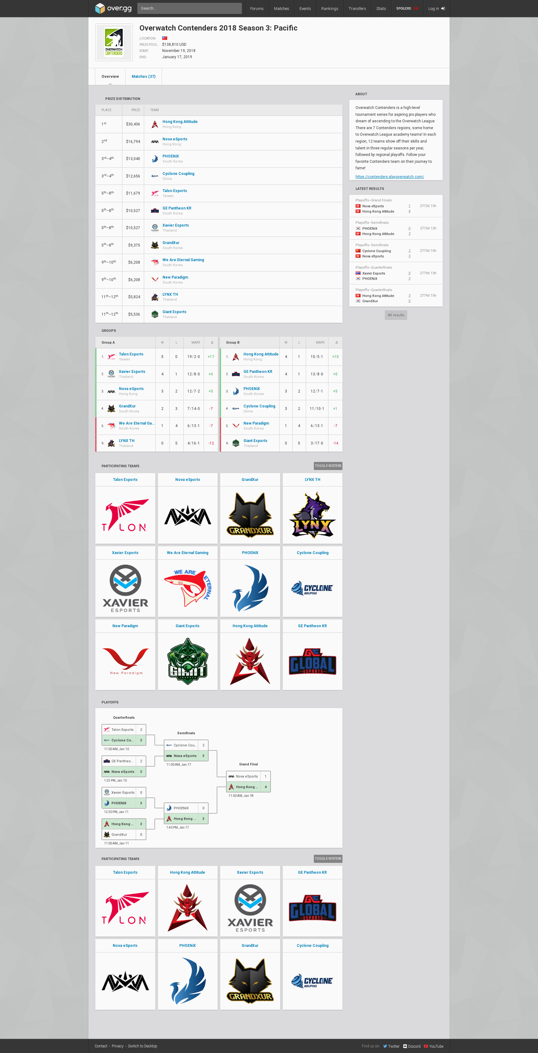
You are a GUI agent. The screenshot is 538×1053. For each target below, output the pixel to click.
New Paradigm (125, 626)
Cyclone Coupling (312, 553)
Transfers (357, 8)
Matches (281, 8)
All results (396, 315)
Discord (414, 1046)
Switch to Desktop (142, 1046)
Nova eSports (187, 479)
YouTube (436, 1046)
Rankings (329, 8)
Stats (381, 8)
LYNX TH (312, 479)
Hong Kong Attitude (250, 626)
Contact (101, 1046)
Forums (257, 8)
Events (305, 8)
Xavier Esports (125, 553)
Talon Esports (125, 479)
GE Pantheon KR (312, 626)
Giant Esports (188, 626)
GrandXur (250, 479)
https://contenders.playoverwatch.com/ (390, 177)
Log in (434, 8)
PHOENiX (250, 553)
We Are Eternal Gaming (187, 553)
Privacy (118, 1046)
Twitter (393, 1046)
